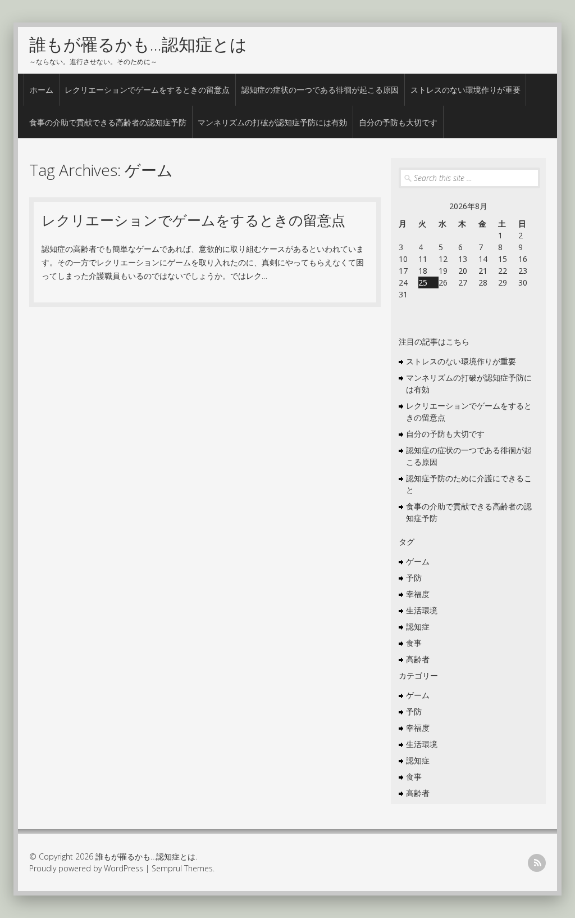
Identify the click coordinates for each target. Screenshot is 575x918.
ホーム (41, 89)
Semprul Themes (182, 868)
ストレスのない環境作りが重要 (465, 89)
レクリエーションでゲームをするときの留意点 (147, 89)
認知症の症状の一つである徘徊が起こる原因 (320, 89)
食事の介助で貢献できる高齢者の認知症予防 (107, 122)
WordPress (123, 868)
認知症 (418, 626)
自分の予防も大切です (398, 122)
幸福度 (418, 594)
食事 (414, 642)
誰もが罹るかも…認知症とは (138, 44)
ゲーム (418, 561)
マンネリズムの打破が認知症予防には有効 (272, 122)
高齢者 (418, 659)
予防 (414, 577)
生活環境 (421, 610)
